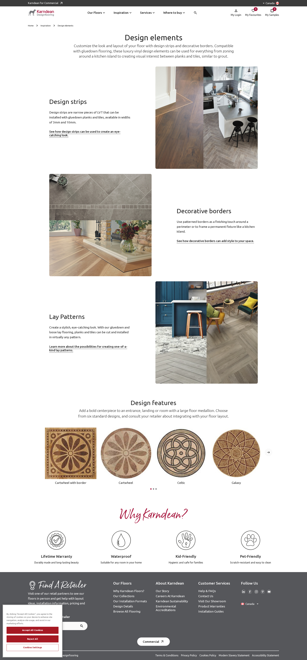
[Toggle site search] (195, 13)
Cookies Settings (32, 647)
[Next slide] (268, 452)
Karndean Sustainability (172, 601)
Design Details (123, 606)
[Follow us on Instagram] (256, 591)
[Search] (82, 626)
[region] (33, 631)
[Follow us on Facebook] (249, 591)
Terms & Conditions (166, 655)
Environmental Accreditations (166, 608)
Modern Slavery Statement (234, 655)
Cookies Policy (207, 655)
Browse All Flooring (126, 611)
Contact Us (205, 596)
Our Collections (123, 596)
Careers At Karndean (170, 596)
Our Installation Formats (130, 601)
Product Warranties (211, 606)
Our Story (162, 591)
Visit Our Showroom (212, 601)
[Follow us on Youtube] (269, 591)
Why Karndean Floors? (128, 591)
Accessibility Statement (265, 655)
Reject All (32, 639)
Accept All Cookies (32, 630)
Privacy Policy (189, 655)
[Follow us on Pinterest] (262, 591)
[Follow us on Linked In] (243, 591)
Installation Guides (211, 611)
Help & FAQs (207, 591)
